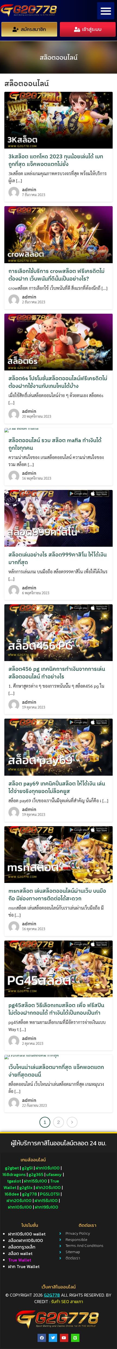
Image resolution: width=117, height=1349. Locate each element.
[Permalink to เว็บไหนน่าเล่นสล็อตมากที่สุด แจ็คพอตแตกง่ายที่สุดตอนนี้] (31, 1056)
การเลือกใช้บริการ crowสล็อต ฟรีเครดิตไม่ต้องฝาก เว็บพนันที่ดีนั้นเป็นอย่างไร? (56, 274)
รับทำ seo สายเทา (67, 1301)
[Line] (75, 1338)
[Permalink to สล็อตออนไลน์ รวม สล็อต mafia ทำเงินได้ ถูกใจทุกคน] (21, 429)
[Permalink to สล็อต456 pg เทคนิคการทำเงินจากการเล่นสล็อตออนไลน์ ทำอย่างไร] (58, 632)
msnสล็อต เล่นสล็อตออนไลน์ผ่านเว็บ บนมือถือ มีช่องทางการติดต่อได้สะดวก (57, 894)
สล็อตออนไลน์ (59, 57)
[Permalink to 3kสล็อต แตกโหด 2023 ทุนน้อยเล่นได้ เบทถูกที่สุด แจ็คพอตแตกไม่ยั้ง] (58, 119)
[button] (105, 10)
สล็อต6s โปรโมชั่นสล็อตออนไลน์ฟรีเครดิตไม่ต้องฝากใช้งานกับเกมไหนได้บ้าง (57, 382)
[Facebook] (42, 1338)
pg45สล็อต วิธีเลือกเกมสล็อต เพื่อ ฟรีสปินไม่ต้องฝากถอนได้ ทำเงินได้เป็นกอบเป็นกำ (56, 1008)
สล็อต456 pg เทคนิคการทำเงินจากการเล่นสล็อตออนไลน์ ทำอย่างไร (56, 672)
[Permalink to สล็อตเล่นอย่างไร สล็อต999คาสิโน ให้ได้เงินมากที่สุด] (58, 517)
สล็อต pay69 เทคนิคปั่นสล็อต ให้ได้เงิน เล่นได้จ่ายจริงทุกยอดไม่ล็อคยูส (56, 787)
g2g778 (52, 1295)
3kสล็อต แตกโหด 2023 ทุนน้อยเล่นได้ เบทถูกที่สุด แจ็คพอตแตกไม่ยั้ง (55, 160)
